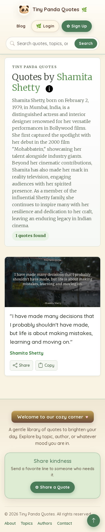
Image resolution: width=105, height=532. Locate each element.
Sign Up (77, 26)
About (10, 523)
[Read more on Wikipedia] (49, 88)
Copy (49, 365)
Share (24, 365)
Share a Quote (52, 487)
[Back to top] (93, 520)
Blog (21, 26)
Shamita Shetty (26, 353)
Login (45, 26)
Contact (64, 523)
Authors (45, 523)
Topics (27, 523)
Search (86, 43)
